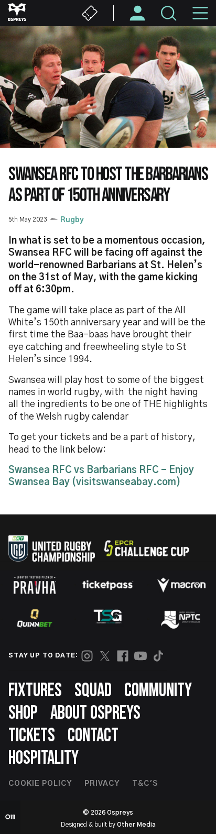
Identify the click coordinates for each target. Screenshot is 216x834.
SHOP (23, 713)
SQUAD (93, 690)
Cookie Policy (40, 783)
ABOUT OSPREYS (95, 713)
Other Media (136, 824)
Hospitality (43, 758)
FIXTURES (35, 690)
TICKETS (31, 736)
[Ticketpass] (108, 584)
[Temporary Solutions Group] (108, 618)
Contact (93, 736)
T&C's (145, 783)
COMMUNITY (158, 690)
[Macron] (181, 585)
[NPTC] (181, 618)
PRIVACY (102, 783)
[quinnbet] (34, 618)
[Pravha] (34, 585)
